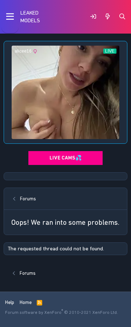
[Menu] (10, 17)
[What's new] (107, 16)
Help (9, 302)
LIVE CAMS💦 (65, 158)
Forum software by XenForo (61, 312)
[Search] (122, 16)
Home (26, 302)
